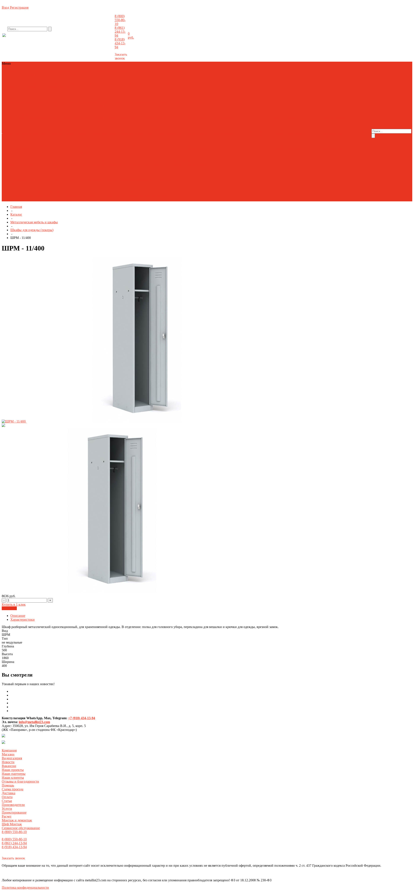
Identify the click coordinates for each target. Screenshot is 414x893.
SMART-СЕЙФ (14, 94)
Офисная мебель (25, 75)
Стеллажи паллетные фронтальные (28, 141)
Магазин (278, 122)
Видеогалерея (296, 122)
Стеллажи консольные (32, 145)
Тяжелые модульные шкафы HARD (152, 195)
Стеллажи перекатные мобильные (116, 145)
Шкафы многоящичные (134, 133)
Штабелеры (100, 153)
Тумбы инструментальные (105, 195)
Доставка (327, 125)
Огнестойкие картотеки (132, 98)
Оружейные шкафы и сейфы (23, 102)
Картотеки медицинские (103, 160)
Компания (9, 750)
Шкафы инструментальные (22, 199)
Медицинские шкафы (18, 168)
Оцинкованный (120, 83)
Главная (16, 206)
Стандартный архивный (57, 83)
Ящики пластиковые (58, 199)
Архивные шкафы (106, 122)
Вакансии (279, 125)
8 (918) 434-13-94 (120, 43)
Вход (5, 7)
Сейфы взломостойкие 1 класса (99, 102)
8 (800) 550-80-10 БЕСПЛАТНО (37, 39)
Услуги (7, 808)
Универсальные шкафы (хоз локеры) (118, 129)
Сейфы (38, 71)
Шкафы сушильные (167, 133)
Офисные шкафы (90, 180)
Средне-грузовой (145, 83)
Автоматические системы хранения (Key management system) (47, 118)
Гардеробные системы (171, 122)
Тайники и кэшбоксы (107, 110)
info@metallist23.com (102, 38)
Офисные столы (39, 180)
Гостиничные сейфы (76, 94)
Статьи (326, 129)
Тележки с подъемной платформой (65, 153)
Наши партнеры (13, 774)
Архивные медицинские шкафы (60, 160)
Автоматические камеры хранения (119, 118)
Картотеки (60, 125)
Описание (17, 615)
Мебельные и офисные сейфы (61, 98)
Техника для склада (147, 71)
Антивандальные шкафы (45, 122)
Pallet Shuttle (151, 145)
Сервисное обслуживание (202, 116)
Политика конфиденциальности (25, 887)
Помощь (8, 785)
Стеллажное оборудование (112, 71)
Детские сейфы (163, 94)
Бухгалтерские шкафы (137, 122)
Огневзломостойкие (99, 98)
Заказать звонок (121, 56)
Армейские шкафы (79, 122)
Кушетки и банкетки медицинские (147, 160)
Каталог (16, 214)
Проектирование (200, 106)
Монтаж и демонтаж (203, 110)
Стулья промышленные (68, 195)
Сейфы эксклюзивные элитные (67, 110)
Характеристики (22, 619)
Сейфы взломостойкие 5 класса (108, 106)
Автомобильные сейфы (43, 94)
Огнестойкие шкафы (146, 125)
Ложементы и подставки (20, 98)
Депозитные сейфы (106, 94)
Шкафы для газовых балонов (23, 133)
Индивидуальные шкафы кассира (27, 125)
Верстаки (70, 191)
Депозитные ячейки (136, 94)
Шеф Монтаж (12, 824)
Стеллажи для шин (57, 87)
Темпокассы (54, 129)
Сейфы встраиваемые (149, 106)
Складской (167, 83)
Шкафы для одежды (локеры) (67, 133)
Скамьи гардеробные (28, 129)
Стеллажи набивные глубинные (78, 141)
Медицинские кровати (65, 164)
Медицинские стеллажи (100, 164)
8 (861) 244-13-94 (120, 31)
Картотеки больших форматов (91, 125)
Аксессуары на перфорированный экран (32, 191)
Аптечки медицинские (19, 160)
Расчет (218, 106)
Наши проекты (298, 125)
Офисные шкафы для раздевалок (128, 180)
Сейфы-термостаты (128, 168)
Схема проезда (331, 122)
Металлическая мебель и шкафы (68, 71)
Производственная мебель (57, 75)
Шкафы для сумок (103, 133)
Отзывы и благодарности (290, 133)
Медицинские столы (134, 164)
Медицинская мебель (17, 156)
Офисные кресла (14, 180)
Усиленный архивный (92, 83)
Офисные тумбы (64, 180)
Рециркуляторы (102, 168)
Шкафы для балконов (161, 129)
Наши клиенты (298, 129)
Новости (313, 122)
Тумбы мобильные (77, 129)
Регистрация (19, 7)
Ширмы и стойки (28, 172)
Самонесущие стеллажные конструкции (132, 141)
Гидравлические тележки (20, 153)
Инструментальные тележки (98, 191)
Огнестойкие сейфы (166, 98)
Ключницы (122, 125)
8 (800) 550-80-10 (120, 20)
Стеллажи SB (33, 87)
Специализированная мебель (29, 195)
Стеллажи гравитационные (69, 145)
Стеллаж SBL (12, 87)
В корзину (9, 608)
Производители (332, 133)
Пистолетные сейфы (60, 102)
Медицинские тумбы (166, 164)
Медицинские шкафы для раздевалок (63, 168)
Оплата (340, 125)
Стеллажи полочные (17, 71)
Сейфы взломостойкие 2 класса (146, 102)
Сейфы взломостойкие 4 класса (61, 106)
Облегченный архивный (20, 83)
